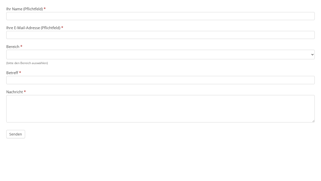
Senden (15, 134)
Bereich (14, 46)
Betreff (13, 72)
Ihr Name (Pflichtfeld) (26, 8)
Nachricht (16, 91)
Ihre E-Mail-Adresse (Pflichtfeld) (34, 27)
